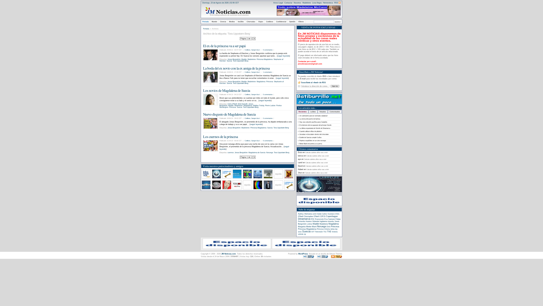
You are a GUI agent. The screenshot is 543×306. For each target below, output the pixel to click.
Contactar (288, 3)
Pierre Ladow (270, 105)
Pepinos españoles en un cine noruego (312, 140)
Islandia (331, 221)
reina (332, 229)
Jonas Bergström (234, 59)
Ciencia (223, 22)
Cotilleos (269, 22)
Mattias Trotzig (258, 105)
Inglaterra (323, 221)
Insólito (241, 22)
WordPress (303, 254)
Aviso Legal (278, 3)
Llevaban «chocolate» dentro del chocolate (314, 134)
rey (336, 229)
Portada (205, 22)
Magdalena (261, 81)
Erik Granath (243, 104)
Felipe (338, 219)
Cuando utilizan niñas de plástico (310, 131)
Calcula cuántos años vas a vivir (316, 152)
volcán (300, 234)
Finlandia (301, 221)
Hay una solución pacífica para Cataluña (313, 122)
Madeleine (306, 3)
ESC (313, 219)
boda (319, 214)
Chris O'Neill (232, 104)
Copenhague (332, 216)
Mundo (214, 22)
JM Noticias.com (228, 254)
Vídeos (301, 22)
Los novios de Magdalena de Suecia (226, 90)
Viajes (260, 22)
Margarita (302, 227)
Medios (232, 22)
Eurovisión (319, 219)
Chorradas (251, 22)
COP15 (322, 216)
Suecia (229, 61)
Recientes (303, 112)
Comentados (335, 112)
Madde (244, 59)
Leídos (313, 112)
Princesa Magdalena (265, 59)
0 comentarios (268, 50)
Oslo (328, 227)
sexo (300, 232)
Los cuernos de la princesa (220, 136)
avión (315, 214)
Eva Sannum (329, 219)
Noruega (269, 152)
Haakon (309, 221)
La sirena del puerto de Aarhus (309, 119)
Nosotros (297, 3)
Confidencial (281, 22)
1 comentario (267, 72)
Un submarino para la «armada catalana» (313, 116)
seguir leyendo (283, 56)
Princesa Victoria (323, 229)
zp (305, 234)
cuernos (231, 152)
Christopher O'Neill (311, 216)
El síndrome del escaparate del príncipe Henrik (315, 125)
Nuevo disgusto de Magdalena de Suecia (229, 114)
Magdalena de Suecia (256, 152)
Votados (322, 112)
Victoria (335, 232)
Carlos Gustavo (328, 214)
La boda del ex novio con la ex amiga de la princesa (236, 68)
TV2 (325, 232)
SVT (312, 232)
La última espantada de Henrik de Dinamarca (314, 128)
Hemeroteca (328, 3)
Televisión (319, 232)
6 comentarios (268, 141)
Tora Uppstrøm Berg (240, 61)
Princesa (269, 81)
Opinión (292, 22)
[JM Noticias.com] (228, 11)
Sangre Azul (255, 50)
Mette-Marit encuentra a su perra (310, 143)
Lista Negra (317, 3)
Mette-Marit (311, 227)
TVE (329, 231)
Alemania (308, 214)
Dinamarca (304, 218)
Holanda (315, 221)
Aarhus (301, 214)
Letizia (309, 224)
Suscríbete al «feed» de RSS (313, 82)
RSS (336, 3)
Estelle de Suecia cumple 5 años (310, 137)
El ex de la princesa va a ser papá (224, 45)
